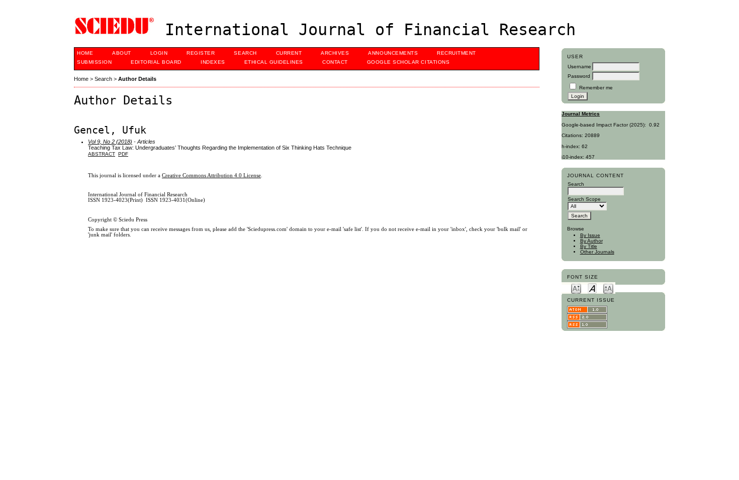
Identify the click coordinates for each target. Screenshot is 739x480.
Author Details (137, 79)
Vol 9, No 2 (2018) (110, 142)
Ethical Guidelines (273, 62)
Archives (335, 53)
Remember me (596, 87)
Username (579, 66)
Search (245, 53)
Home (85, 53)
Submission (94, 62)
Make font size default (592, 288)
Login (159, 53)
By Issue (590, 235)
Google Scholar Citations (408, 62)
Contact (335, 62)
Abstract (101, 154)
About (121, 53)
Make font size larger (608, 288)
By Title (588, 246)
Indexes (213, 62)
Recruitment (456, 53)
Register (201, 53)
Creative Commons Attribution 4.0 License (211, 175)
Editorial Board (156, 62)
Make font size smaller (576, 288)
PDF (123, 154)
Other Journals (597, 252)
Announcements (393, 53)
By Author (591, 241)
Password (579, 76)
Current (289, 53)
